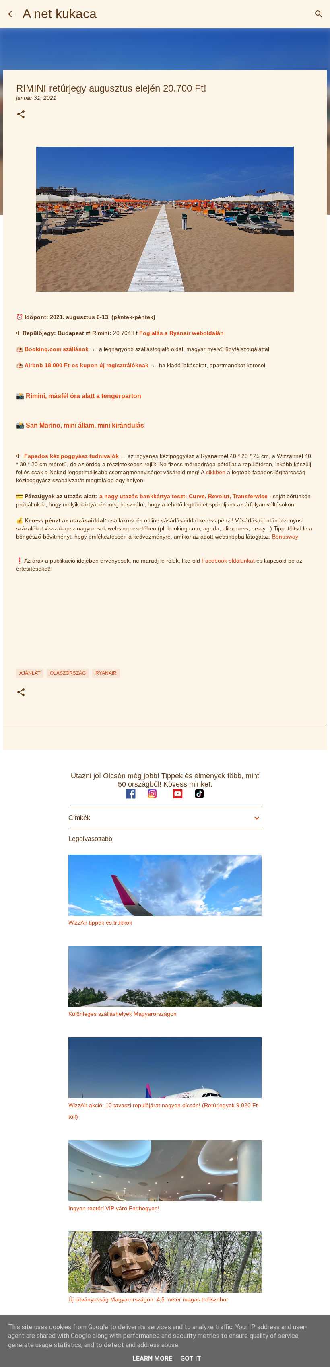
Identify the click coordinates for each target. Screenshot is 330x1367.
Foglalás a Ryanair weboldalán (181, 333)
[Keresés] (319, 14)
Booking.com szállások (57, 349)
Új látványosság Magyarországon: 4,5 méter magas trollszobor (148, 1299)
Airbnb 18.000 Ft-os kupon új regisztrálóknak (86, 365)
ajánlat (29, 673)
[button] (21, 114)
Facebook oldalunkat (228, 560)
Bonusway (285, 536)
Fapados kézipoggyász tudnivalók (71, 456)
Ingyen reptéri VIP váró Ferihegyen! (113, 1208)
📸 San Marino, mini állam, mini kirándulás (80, 425)
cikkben (215, 472)
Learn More (152, 1358)
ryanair (106, 673)
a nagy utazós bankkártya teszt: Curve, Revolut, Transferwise (183, 496)
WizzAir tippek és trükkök (100, 922)
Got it (190, 1358)
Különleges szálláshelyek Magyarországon (122, 1014)
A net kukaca (60, 13)
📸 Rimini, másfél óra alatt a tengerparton (78, 395)
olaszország (68, 673)
